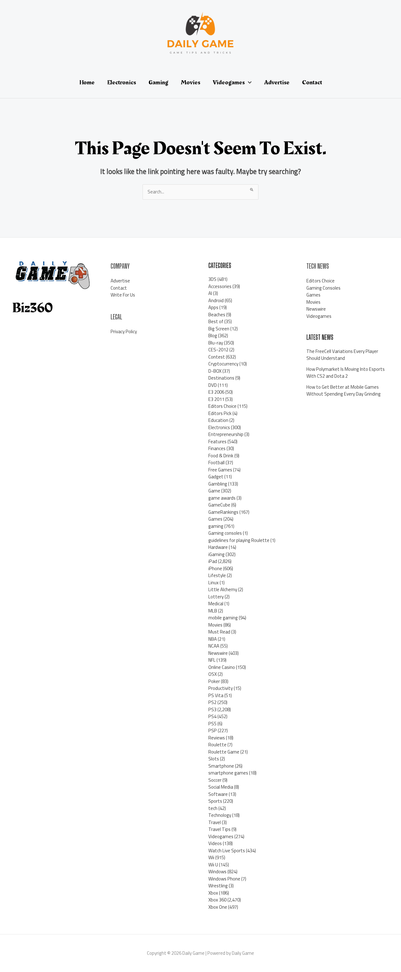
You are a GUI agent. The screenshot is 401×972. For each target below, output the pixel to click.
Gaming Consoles (323, 287)
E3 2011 (216, 399)
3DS (212, 279)
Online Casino (221, 667)
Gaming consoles (225, 533)
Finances (217, 448)
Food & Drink (220, 455)
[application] (248, 82)
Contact (119, 287)
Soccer (214, 780)
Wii (211, 857)
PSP (212, 730)
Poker (214, 681)
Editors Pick (220, 413)
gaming (215, 526)
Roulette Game (223, 751)
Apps (213, 307)
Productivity (220, 688)
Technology (219, 815)
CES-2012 (218, 349)
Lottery (216, 596)
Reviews (216, 737)
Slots (213, 758)
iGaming (216, 554)
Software (218, 794)
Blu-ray (215, 342)
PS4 (212, 716)
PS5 (212, 723)
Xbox (213, 892)
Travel (214, 822)
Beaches (216, 314)
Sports (215, 801)
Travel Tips (219, 829)
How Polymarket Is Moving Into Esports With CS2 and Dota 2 (345, 373)
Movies (215, 624)
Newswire (218, 653)
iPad (212, 561)
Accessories (220, 286)
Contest (216, 356)
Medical (215, 603)
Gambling (217, 483)
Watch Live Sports (226, 850)
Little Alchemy (222, 589)
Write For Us (123, 294)
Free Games (220, 469)
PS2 (212, 702)
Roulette (217, 744)
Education (218, 420)
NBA (212, 639)
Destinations (221, 377)
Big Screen (218, 328)
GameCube (219, 504)
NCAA (213, 645)
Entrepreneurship (225, 434)
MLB (212, 610)
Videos (215, 843)
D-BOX (214, 371)
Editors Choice (222, 406)
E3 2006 (216, 392)
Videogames (220, 836)
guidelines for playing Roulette (238, 540)
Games (215, 518)
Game (214, 490)
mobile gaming (223, 617)
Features (217, 441)
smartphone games (228, 772)
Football (216, 462)
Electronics (219, 427)
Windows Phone (224, 878)
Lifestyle (217, 575)
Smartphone (221, 765)
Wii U (213, 864)
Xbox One (217, 907)
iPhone (215, 568)
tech (212, 808)
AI (210, 293)
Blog (212, 335)
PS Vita (215, 695)
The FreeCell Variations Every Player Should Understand (342, 355)
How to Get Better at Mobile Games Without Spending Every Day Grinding (343, 390)
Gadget (215, 476)
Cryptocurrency (223, 363)
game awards (222, 497)
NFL (212, 660)
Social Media (220, 786)
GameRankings (223, 512)
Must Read (219, 631)
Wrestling (218, 885)
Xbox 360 (217, 899)
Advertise (120, 280)
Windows (217, 871)
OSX (212, 674)
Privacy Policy (124, 331)
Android (216, 300)
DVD (212, 385)
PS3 (212, 709)
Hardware (218, 547)
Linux (213, 582)
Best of (215, 321)
